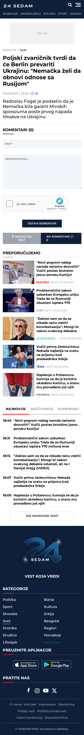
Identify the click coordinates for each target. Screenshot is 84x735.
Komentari (68, 409)
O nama (15, 704)
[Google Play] (56, 664)
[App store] (26, 664)
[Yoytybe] (46, 691)
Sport (62, 14)
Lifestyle (10, 642)
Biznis (49, 599)
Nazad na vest (23, 238)
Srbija (49, 614)
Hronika (43, 394)
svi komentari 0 (58, 238)
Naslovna (9, 50)
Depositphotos (56, 718)
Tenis (40, 366)
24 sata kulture (47, 338)
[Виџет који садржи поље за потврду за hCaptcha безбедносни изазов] (35, 204)
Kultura (50, 606)
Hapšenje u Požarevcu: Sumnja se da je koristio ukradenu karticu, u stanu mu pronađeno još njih (57, 381)
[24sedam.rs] (18, 6)
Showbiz (76, 14)
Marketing (66, 704)
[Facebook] (28, 690)
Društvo (10, 635)
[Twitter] (54, 691)
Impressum (47, 704)
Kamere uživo (30, 14)
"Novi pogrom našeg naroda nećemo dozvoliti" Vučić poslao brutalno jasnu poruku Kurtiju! (58, 269)
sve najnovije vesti (42, 516)
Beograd (51, 621)
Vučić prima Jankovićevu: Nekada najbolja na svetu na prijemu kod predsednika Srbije (57, 353)
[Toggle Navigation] (78, 5)
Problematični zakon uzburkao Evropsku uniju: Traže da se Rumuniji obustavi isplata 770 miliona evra (57, 297)
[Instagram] (37, 691)
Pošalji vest (26, 711)
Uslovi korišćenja (29, 718)
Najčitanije (42, 409)
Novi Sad (52, 642)
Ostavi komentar (42, 223)
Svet (23, 50)
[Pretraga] (70, 5)
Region (50, 628)
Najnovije (10, 14)
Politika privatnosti (51, 711)
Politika (49, 14)
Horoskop (52, 635)
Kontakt (30, 704)
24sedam (24, 729)
